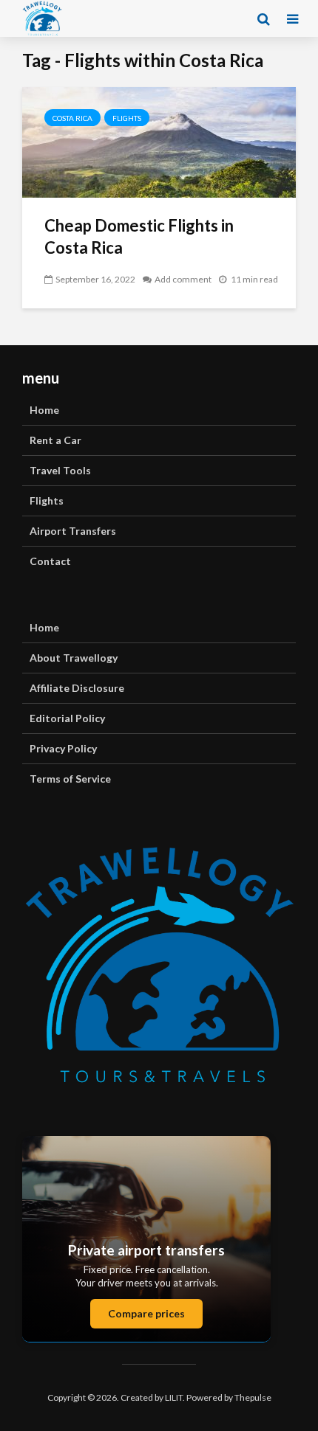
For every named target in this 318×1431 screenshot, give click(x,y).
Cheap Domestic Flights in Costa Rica (139, 236)
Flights (126, 118)
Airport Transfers (73, 530)
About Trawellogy (74, 657)
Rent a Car (55, 440)
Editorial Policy (67, 718)
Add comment (183, 279)
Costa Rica (72, 118)
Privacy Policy (63, 748)
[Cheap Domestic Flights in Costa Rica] (159, 141)
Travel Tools (60, 470)
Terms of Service (70, 778)
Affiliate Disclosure (77, 688)
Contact (50, 561)
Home (44, 409)
